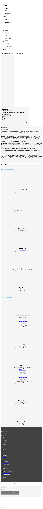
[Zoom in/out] (3, 507)
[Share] (1, 507)
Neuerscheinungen (9, 11)
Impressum (7, 17)
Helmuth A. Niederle (8, 110)
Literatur (7, 32)
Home (4, 4)
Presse (6, 15)
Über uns (4, 16)
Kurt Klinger (5, 109)
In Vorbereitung (8, 13)
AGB (6, 19)
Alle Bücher (5, 5)
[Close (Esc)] (0, 507)
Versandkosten (8, 21)
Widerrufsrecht (8, 22)
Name (2, 487)
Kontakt (4, 23)
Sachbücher (7, 8)
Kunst (6, 10)
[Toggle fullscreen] (2, 507)
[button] (14, 26)
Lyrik (10, 115)
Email (2, 489)
